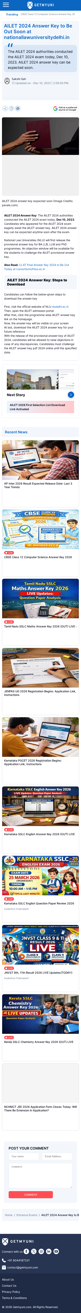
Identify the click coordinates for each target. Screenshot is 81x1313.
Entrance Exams (27, 1215)
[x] (34, 1251)
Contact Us (9, 1285)
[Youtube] (56, 1251)
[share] (5, 109)
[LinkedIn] (49, 1251)
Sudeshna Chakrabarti (16, 908)
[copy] (11, 109)
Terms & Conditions (14, 1298)
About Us (8, 1279)
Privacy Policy (11, 1291)
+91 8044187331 (18, 1260)
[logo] (40, 5)
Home (8, 1215)
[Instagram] (41, 1251)
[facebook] (26, 1251)
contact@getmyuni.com (22, 1267)
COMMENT (30, 1194)
